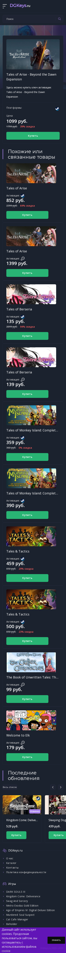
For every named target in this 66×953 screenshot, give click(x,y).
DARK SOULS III (15, 891)
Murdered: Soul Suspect (20, 914)
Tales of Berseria (19, 309)
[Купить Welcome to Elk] (31, 720)
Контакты (12, 867)
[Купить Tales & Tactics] (31, 536)
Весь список (10, 787)
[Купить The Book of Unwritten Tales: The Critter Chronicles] (31, 662)
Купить (33, 135)
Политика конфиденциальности (26, 872)
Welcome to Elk (18, 735)
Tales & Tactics (17, 551)
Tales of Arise (16, 188)
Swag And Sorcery (17, 901)
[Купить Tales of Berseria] (31, 294)
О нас (9, 858)
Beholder (11, 924)
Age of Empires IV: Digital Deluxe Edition (30, 910)
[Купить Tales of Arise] (31, 173)
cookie (6, 951)
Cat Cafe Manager (17, 919)
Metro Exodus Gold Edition (22, 905)
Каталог (11, 863)
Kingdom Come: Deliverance (24, 820)
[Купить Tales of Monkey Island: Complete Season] (31, 415)
